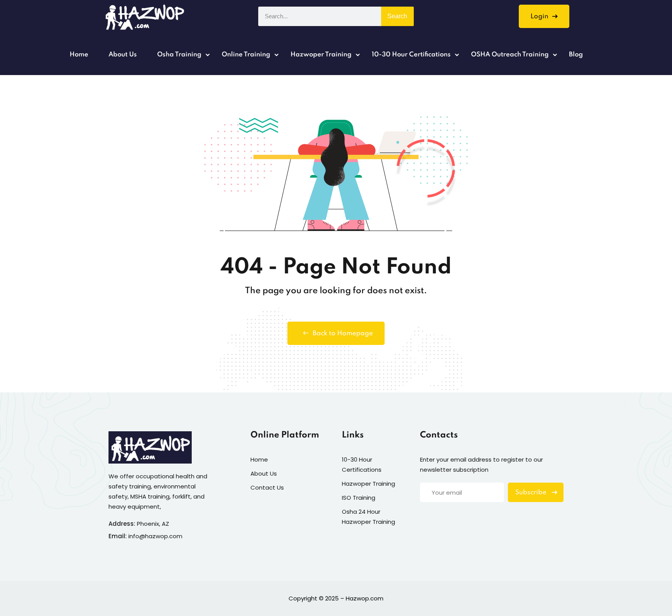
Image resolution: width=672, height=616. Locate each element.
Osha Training (179, 54)
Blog (576, 54)
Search (397, 16)
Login (539, 16)
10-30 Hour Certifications (411, 54)
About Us (122, 54)
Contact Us (267, 487)
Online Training (246, 54)
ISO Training (358, 498)
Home (79, 54)
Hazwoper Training (321, 54)
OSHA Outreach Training (510, 54)
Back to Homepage (343, 333)
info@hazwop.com (155, 536)
